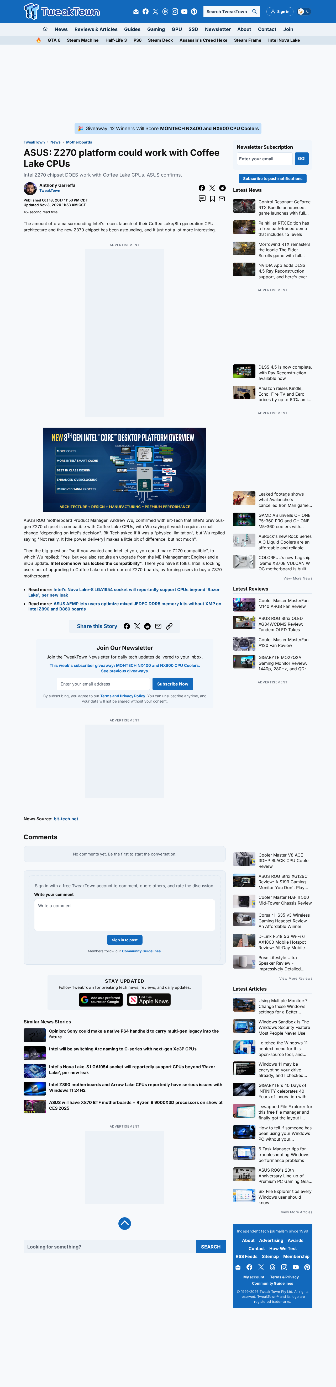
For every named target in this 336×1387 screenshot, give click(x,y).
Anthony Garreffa (57, 185)
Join (288, 29)
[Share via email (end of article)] (158, 626)
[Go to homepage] (45, 29)
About (244, 29)
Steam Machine (83, 40)
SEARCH (210, 1247)
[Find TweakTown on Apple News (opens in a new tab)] (149, 999)
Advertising (271, 1240)
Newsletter (218, 29)
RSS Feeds (247, 1256)
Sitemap (270, 1256)
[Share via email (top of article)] (222, 199)
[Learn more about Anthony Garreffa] (30, 193)
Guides (132, 29)
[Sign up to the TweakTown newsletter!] (136, 11)
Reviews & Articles (96, 29)
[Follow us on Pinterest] (194, 11)
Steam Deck (160, 40)
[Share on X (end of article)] (137, 626)
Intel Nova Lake (284, 40)
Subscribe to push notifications (272, 178)
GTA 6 (54, 40)
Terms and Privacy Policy (122, 696)
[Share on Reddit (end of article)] (147, 626)
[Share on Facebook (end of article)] (127, 626)
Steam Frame (247, 40)
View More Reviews (295, 978)
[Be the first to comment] (202, 198)
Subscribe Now (172, 684)
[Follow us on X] (155, 11)
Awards (295, 1240)
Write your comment (54, 894)
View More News (298, 578)
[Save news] (212, 198)
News (61, 29)
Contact (267, 29)
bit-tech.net (66, 818)
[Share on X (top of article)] (212, 188)
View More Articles (296, 1212)
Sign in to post (125, 940)
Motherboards (79, 142)
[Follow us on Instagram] (175, 11)
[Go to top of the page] (124, 1223)
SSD (193, 29)
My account (253, 1277)
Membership (296, 1256)
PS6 (137, 40)
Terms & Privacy (284, 1277)
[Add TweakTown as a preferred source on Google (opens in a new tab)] (101, 1000)
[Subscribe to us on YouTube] (184, 11)
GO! (302, 158)
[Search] (254, 11)
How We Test (283, 1248)
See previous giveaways (124, 670)
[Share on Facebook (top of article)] (202, 188)
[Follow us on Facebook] (146, 11)
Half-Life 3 (116, 40)
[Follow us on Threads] (165, 11)
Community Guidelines (141, 951)
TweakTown (34, 142)
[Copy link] (169, 626)
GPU (177, 29)
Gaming (156, 29)
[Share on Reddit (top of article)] (222, 188)
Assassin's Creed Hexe (204, 40)
